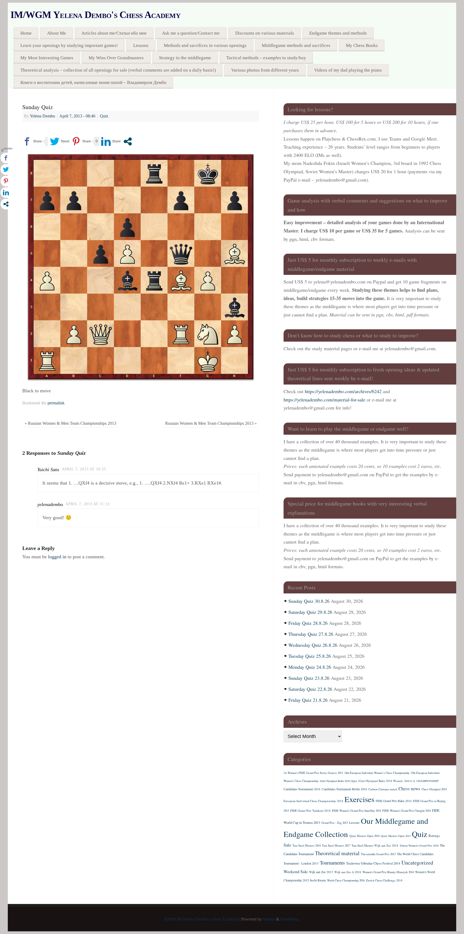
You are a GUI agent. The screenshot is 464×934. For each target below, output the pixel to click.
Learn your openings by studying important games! (69, 45)
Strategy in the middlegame (185, 57)
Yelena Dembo (42, 116)
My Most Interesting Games (46, 57)
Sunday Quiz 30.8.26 (308, 601)
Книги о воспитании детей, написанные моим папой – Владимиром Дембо (93, 82)
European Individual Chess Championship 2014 (313, 801)
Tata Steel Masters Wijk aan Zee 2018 (374, 845)
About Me (56, 33)
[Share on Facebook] (32, 141)
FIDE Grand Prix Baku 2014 (394, 801)
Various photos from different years (265, 70)
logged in (57, 556)
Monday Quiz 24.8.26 (309, 667)
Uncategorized (417, 862)
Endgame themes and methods (338, 33)
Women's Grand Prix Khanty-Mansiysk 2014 (388, 872)
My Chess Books (362, 45)
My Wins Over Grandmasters (116, 57)
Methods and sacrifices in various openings (205, 45)
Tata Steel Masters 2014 (306, 845)
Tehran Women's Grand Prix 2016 (419, 845)
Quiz (104, 116)
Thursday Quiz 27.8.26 (310, 634)
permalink (56, 403)
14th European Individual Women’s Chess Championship (376, 773)
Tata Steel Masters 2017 (336, 845)
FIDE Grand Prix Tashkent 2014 (310, 811)
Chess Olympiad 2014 (434, 789)
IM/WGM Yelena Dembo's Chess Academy (95, 14)
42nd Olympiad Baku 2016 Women (380, 781)
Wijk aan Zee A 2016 (347, 872)
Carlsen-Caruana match (382, 789)
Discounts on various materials (264, 33)
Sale (287, 845)
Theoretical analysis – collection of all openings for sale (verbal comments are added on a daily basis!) (118, 70)
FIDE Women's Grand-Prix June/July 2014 (356, 811)
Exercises (359, 799)
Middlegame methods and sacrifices (296, 45)
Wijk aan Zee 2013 (321, 872)
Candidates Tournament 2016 (302, 789)
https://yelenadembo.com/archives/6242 (343, 391)
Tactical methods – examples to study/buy (266, 57)
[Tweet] (59, 141)
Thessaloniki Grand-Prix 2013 (378, 854)
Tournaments (332, 862)
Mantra (269, 919)
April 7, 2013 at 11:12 (88, 504)
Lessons (140, 45)
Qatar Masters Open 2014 (364, 836)
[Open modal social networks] (127, 141)
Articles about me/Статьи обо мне (114, 33)
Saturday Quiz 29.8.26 (310, 612)
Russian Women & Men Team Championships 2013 (70, 423)
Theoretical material (337, 853)
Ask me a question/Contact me (191, 33)
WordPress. (290, 919)
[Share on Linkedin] (111, 141)
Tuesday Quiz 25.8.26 (309, 656)
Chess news (409, 788)
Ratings (434, 835)
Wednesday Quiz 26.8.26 (312, 645)
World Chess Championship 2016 (346, 880)
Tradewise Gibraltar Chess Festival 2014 (373, 863)
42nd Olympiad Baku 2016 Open (338, 781)
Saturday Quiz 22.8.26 (310, 689)
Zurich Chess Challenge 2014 (384, 880)
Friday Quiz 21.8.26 (308, 700)
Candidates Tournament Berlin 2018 (344, 789)
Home (26, 33)
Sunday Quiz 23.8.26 (308, 678)
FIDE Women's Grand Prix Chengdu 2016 (406, 811)
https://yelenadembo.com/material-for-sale (324, 399)
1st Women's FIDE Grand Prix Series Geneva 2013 (313, 773)
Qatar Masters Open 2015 (396, 836)
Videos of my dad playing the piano (348, 70)
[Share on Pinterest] (81, 141)
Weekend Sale (296, 871)
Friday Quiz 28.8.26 (308, 623)
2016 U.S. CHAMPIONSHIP (421, 781)
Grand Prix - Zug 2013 (334, 823)
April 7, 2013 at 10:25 (84, 469)
